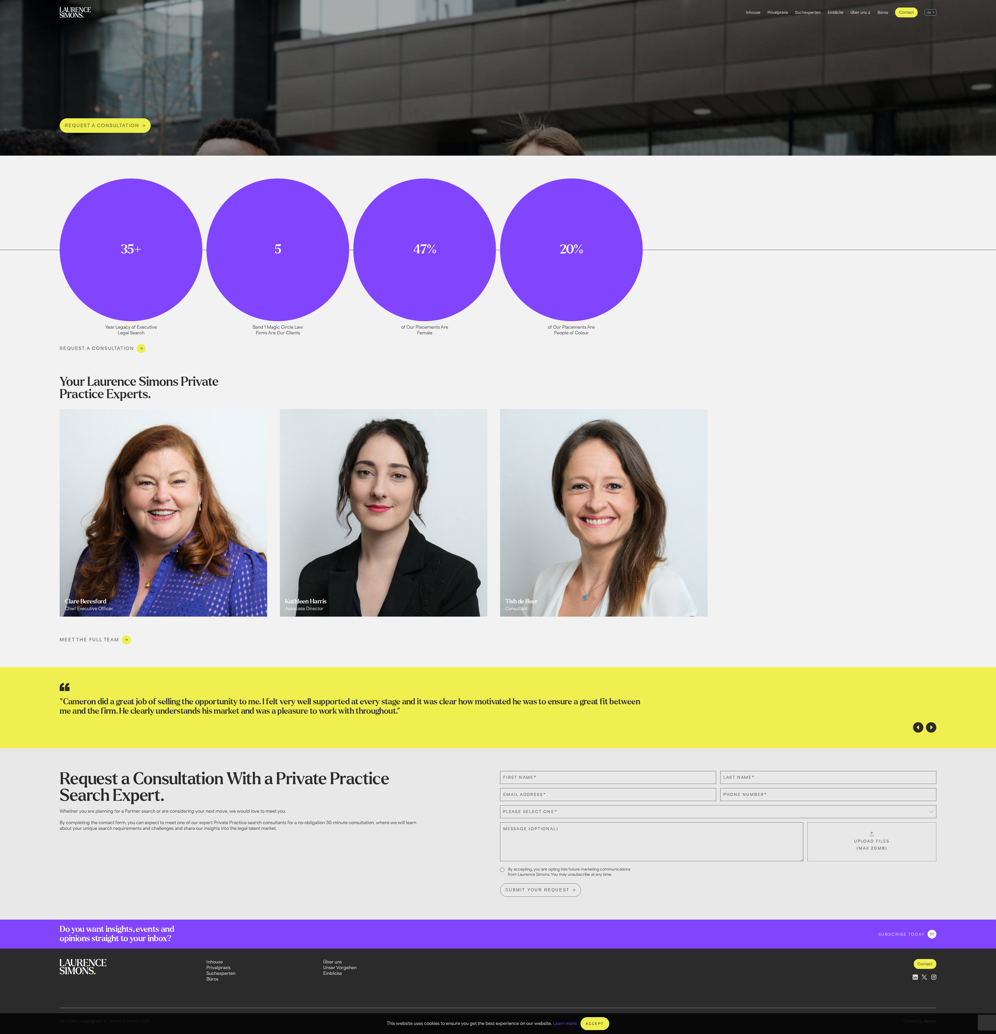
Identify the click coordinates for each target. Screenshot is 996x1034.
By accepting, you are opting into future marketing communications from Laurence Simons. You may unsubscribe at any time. (569, 872)
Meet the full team (89, 639)
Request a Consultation (97, 348)
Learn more (565, 1023)
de (928, 12)
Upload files (872, 844)
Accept (595, 1024)
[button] (918, 727)
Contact (906, 12)
